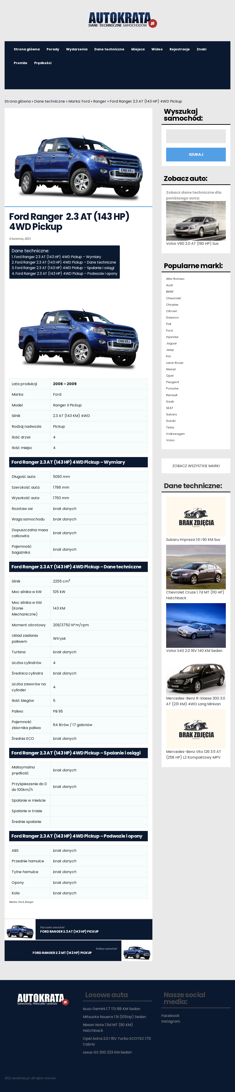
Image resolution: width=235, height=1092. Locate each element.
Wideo (157, 49)
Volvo (170, 440)
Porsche (172, 389)
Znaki (201, 49)
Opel (169, 376)
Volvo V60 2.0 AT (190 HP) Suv (192, 243)
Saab (170, 402)
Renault (171, 395)
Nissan (171, 369)
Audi (169, 285)
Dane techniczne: (193, 486)
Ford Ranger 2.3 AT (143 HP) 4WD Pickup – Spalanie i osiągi (64, 267)
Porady (53, 49)
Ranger (99, 101)
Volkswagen (175, 434)
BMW (169, 292)
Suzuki (171, 421)
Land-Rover (175, 363)
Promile (20, 63)
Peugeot (172, 382)
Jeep (170, 350)
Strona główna (18, 101)
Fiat (168, 324)
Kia (168, 356)
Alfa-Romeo (175, 279)
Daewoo (172, 318)
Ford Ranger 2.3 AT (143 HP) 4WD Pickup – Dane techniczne (65, 262)
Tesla (170, 427)
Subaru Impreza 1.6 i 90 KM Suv (193, 539)
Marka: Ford (79, 101)
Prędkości (42, 63)
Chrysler (172, 305)
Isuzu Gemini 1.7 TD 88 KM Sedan (111, 1008)
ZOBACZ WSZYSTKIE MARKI (196, 465)
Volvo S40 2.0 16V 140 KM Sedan (194, 650)
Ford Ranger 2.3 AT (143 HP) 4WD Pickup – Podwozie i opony (67, 273)
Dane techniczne (109, 49)
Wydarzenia (76, 49)
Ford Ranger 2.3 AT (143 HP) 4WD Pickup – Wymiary (57, 256)
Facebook (170, 1015)
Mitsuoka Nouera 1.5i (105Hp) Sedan (114, 1016)
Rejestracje (180, 49)
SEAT (169, 408)
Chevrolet (173, 298)
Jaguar (171, 343)
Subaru (171, 414)
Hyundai (172, 337)
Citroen (171, 311)
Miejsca (138, 49)
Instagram (170, 1021)
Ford (169, 331)
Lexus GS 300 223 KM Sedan (107, 1052)
